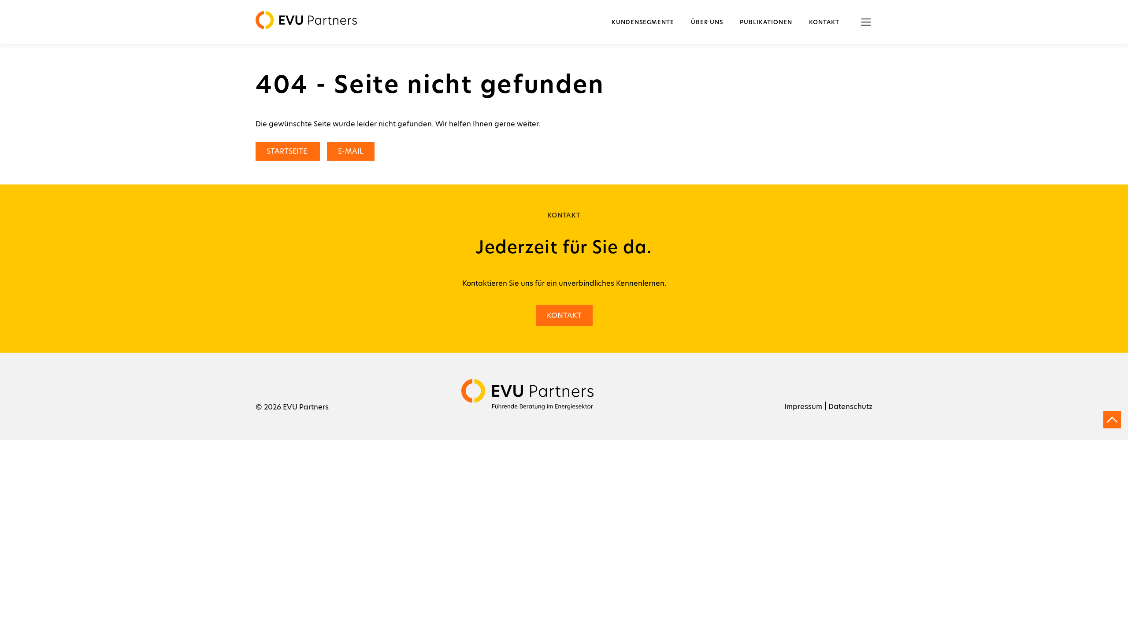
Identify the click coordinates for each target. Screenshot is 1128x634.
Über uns (707, 23)
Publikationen (766, 23)
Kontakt (824, 23)
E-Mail (351, 151)
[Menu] (866, 22)
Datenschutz (850, 407)
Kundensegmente (643, 23)
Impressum (803, 407)
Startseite (288, 151)
